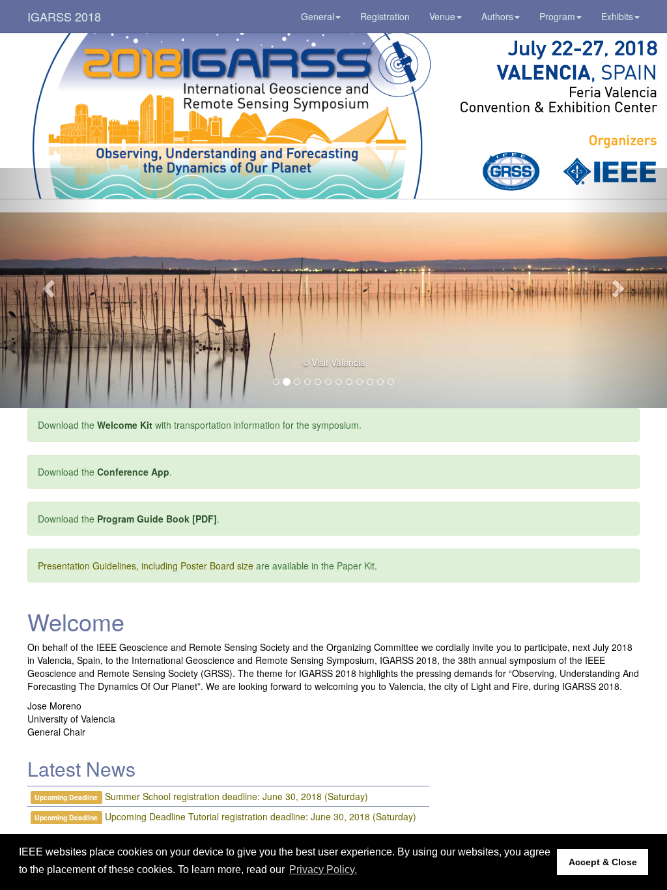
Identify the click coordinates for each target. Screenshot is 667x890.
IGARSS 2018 (64, 16)
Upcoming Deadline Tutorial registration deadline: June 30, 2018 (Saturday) (260, 816)
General (317, 16)
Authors (497, 16)
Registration (385, 16)
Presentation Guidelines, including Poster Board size (145, 565)
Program (557, 16)
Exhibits (617, 16)
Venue (442, 16)
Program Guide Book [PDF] (157, 518)
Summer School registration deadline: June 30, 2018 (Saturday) (236, 796)
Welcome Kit (124, 424)
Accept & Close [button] (603, 862)
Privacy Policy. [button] (323, 869)
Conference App (133, 471)
